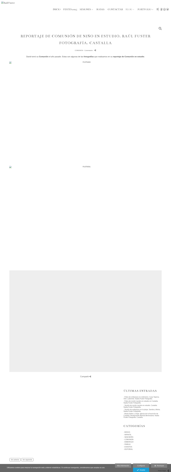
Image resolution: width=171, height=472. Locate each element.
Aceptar (142, 470)
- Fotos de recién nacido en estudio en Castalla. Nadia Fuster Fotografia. (141, 402)
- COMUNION (128, 439)
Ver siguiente (27, 460)
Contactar (115, 9)
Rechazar (160, 466)
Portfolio (144, 9)
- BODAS (127, 432)
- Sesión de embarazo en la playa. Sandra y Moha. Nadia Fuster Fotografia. (142, 410)
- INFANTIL (127, 435)
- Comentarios (88, 50)
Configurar (141, 466)
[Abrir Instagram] (164, 9)
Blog (128, 9)
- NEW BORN (128, 437)
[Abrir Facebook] (161, 9)
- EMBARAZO (128, 442)
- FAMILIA (127, 444)
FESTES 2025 (70, 9)
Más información (123, 466)
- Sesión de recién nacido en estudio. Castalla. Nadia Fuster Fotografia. (140, 406)
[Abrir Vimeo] (167, 9)
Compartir (84, 376)
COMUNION (79, 50)
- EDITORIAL (128, 449)
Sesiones (85, 9)
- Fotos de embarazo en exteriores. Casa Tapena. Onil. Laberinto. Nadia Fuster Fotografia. (141, 398)
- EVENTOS (128, 447)
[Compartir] (95, 50)
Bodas (100, 9)
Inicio (56, 9)
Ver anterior (15, 460)
